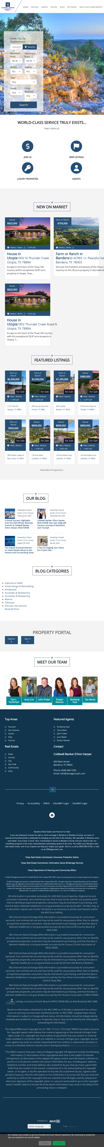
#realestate (11, 589)
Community (13, 767)
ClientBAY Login (61, 803)
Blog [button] (62, 7)
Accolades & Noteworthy (17, 592)
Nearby (31, 46)
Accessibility (33, 803)
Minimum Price (15, 55)
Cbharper (10, 602)
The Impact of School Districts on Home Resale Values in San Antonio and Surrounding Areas (19, 550)
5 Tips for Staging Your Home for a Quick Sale (50, 548)
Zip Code (12, 764)
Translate (72, 1126)
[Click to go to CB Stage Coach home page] (8, 6)
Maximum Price (30, 55)
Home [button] (25, 7)
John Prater (62, 733)
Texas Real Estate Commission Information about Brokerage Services (52, 863)
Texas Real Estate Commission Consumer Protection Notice (52, 857)
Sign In (28, 638)
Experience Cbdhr (14, 583)
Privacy (20, 803)
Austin (11, 733)
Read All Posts (12, 609)
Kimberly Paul (63, 726)
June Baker (62, 737)
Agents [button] (44, 7)
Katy (10, 737)
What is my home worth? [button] (91, 7)
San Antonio (13, 730)
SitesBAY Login (79, 803)
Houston (12, 726)
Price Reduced (29, 90)
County (11, 757)
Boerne (8, 599)
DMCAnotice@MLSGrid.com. (84, 1045)
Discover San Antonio (16, 605)
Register (11, 638)
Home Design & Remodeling (19, 586)
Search (27, 105)
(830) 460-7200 (68, 770)
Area (10, 771)
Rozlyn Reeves (63, 740)
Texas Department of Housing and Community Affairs (52, 870)
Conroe (11, 740)
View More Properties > (52, 469)
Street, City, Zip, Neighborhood (18, 40)
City (10, 761)
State (10, 754)
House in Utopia (14, 255)
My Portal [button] (72, 7)
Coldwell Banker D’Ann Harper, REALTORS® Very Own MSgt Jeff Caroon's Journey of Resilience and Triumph (51, 524)
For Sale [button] (35, 7)
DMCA (46, 803)
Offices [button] (54, 7)
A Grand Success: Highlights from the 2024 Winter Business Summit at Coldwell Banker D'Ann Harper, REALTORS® (19, 524)
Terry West (62, 730)
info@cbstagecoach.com (72, 773)
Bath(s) (28, 67)
